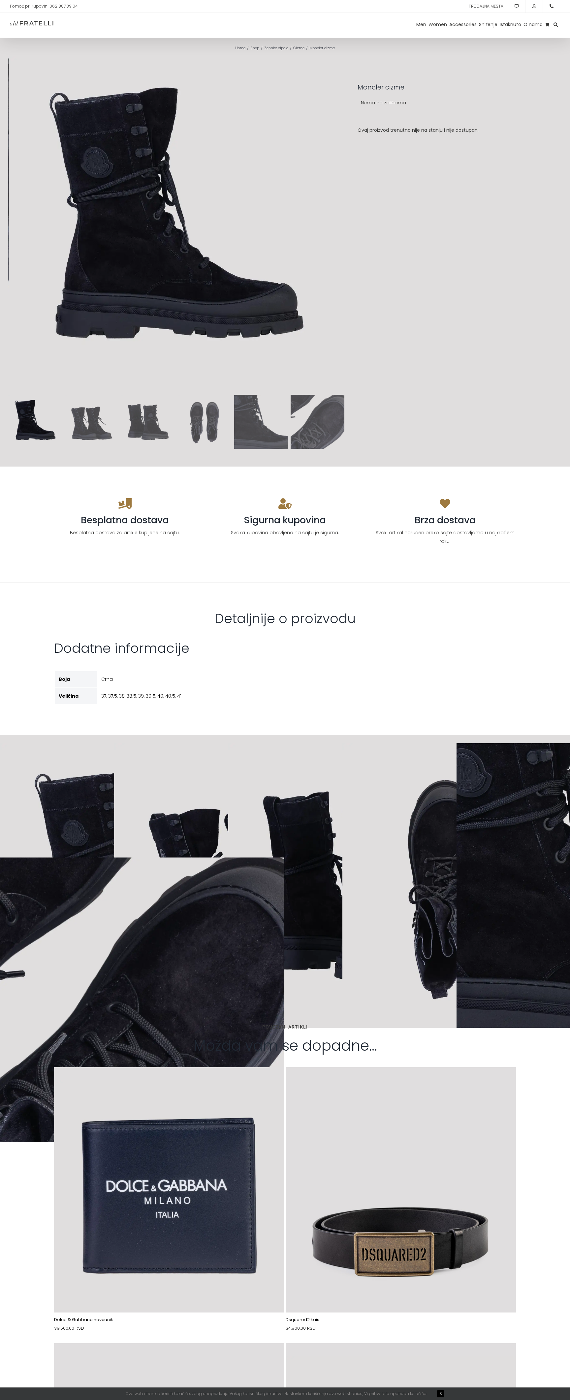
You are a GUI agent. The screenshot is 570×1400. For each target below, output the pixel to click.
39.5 (150, 696)
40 (160, 696)
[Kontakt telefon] (551, 6)
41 (179, 696)
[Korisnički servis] (516, 6)
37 (103, 696)
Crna (107, 679)
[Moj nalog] (534, 6)
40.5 (170, 696)
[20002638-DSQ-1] (401, 1082)
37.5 (112, 696)
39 (141, 696)
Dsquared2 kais (302, 1319)
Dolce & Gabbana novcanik (83, 1319)
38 (122, 696)
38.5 (131, 696)
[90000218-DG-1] (169, 1082)
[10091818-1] (169, 1358)
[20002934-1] (401, 1358)
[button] (556, 24)
